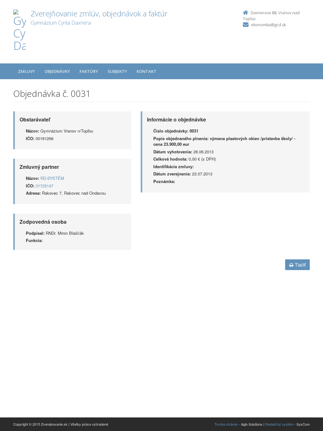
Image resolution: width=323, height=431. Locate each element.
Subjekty (117, 71)
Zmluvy (26, 71)
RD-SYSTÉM (52, 178)
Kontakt (146, 71)
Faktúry (88, 71)
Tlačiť (300, 265)
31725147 (44, 186)
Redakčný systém (279, 424)
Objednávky (57, 71)
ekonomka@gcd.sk (268, 24)
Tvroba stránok (226, 424)
